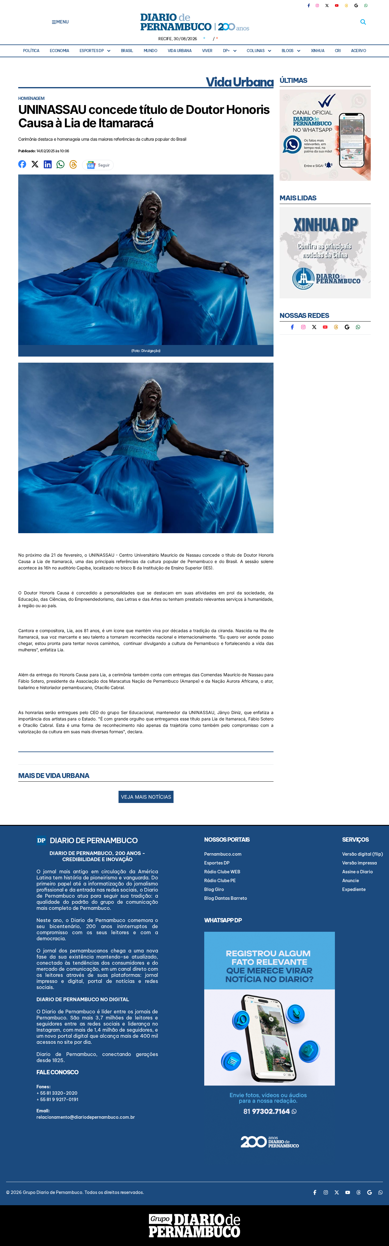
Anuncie (350, 880)
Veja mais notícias (146, 797)
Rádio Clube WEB (222, 872)
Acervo (358, 50)
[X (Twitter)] (327, 5)
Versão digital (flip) (362, 854)
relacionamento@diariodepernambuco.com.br (85, 1117)
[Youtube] (337, 5)
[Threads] (346, 5)
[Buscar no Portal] (363, 22)
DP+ (226, 50)
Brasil (127, 50)
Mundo (150, 50)
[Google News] (356, 5)
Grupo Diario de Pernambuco (52, 1192)
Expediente (354, 889)
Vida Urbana (179, 50)
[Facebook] (311, 5)
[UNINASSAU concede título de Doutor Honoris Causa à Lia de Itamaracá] (22, 163)
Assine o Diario (357, 872)
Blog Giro (214, 889)
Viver (207, 50)
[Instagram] (317, 5)
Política (31, 50)
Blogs (288, 50)
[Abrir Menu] (54, 22)
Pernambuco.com (223, 854)
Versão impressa (359, 863)
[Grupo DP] (194, 1225)
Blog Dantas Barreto (225, 898)
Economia (59, 50)
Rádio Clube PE (220, 880)
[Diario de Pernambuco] (194, 22)
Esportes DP (92, 50)
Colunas (255, 50)
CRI (337, 50)
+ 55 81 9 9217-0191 (57, 1099)
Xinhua (317, 50)
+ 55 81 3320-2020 (56, 1093)
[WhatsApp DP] (366, 5)
